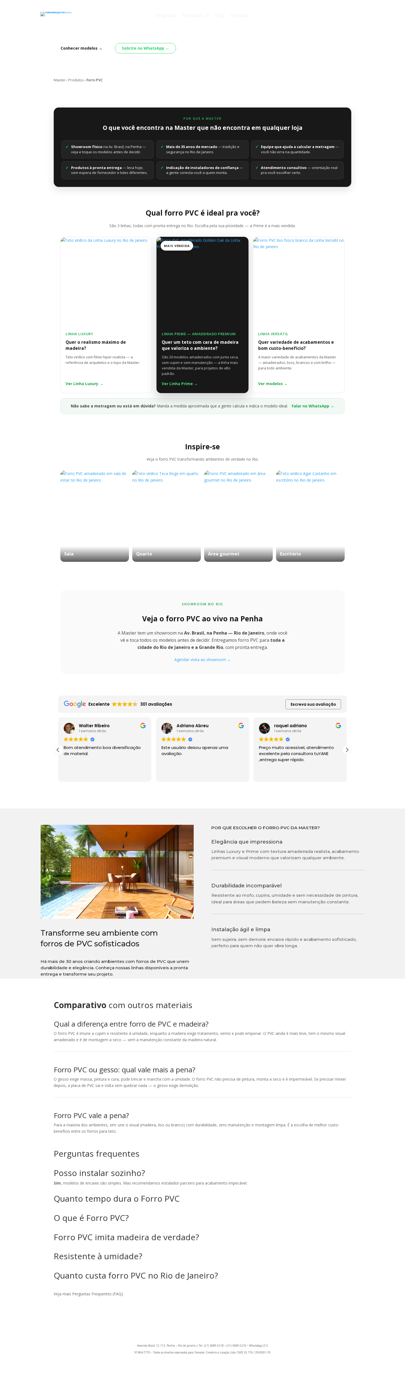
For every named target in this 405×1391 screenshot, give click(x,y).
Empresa (166, 16)
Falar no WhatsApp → (313, 406)
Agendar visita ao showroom (202, 659)
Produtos (192, 16)
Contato (239, 16)
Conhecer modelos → (81, 48)
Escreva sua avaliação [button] (313, 704)
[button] (347, 750)
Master (60, 79)
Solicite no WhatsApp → (145, 48)
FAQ (219, 16)
